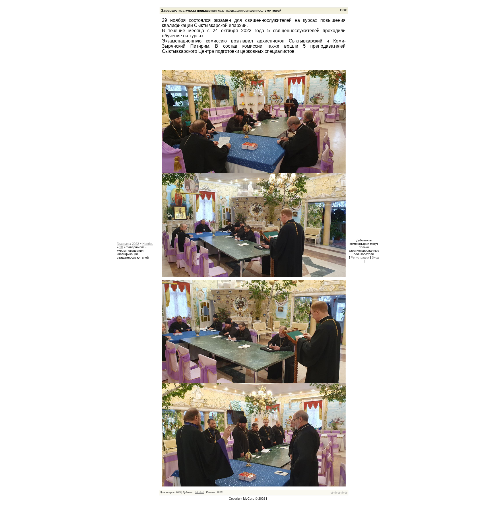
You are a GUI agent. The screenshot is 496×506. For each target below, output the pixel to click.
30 (121, 247)
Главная (123, 243)
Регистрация (360, 257)
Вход (375, 257)
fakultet (199, 492)
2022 (135, 243)
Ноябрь (147, 243)
